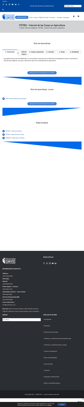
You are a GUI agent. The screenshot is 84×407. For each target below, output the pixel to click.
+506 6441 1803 (7, 294)
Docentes (47, 325)
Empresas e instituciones (51, 376)
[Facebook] (44, 262)
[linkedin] (15, 3)
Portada (21, 28)
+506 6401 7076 (7, 289)
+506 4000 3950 (7, 276)
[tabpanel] (42, 60)
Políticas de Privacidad (51, 332)
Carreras (46, 370)
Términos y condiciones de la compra (55, 345)
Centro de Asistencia (50, 351)
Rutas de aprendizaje (50, 357)
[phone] (3, 8)
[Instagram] (50, 262)
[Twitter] (47, 262)
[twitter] (6, 3)
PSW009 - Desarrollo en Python (15, 138)
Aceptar (62, 404)
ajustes (50, 405)
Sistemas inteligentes (31, 28)
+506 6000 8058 (7, 299)
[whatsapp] (18, 3)
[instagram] (9, 3)
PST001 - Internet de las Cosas (15, 134)
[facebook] (3, 3)
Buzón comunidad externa (52, 383)
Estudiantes (47, 319)
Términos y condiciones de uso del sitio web (57, 338)
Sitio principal (48, 364)
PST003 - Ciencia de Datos (14, 131)
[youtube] (12, 3)
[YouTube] (52, 262)
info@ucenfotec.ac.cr (9, 305)
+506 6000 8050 (7, 284)
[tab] (10, 52)
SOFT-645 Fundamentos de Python (16, 98)
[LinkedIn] (55, 262)
